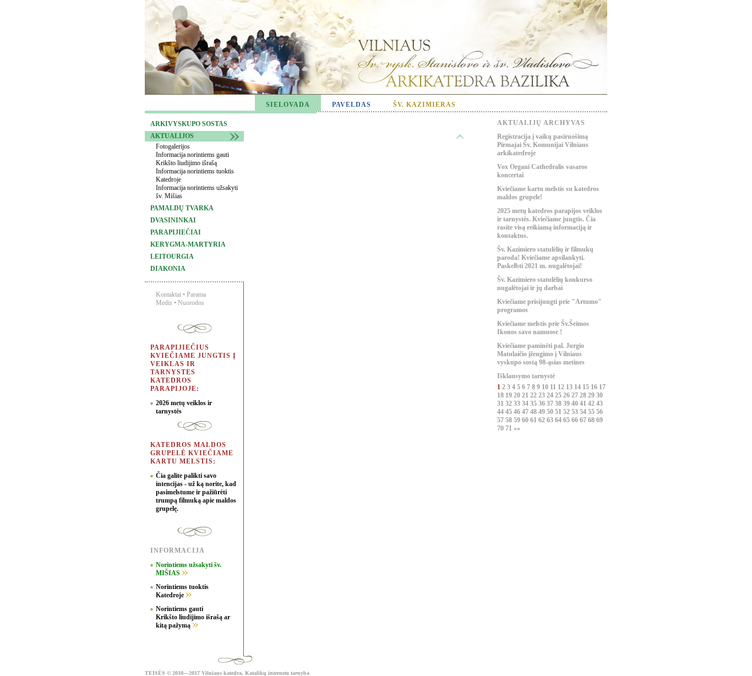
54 (584, 412)
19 (509, 395)
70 (501, 428)
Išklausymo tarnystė (526, 376)
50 (551, 412)
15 (586, 387)
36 (542, 403)
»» (517, 428)
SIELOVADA (288, 104)
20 (518, 395)
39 (567, 403)
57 (501, 420)
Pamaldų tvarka (182, 208)
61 (534, 420)
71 (509, 428)
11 (554, 387)
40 (575, 403)
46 (518, 412)
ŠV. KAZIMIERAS (424, 104)
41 (584, 403)
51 (559, 412)
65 (567, 420)
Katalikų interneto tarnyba (277, 673)
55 (592, 412)
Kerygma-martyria (188, 244)
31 (501, 403)
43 (599, 403)
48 (534, 412)
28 (584, 395)
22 (534, 395)
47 (526, 412)
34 (526, 403)
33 (518, 403)
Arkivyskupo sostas (188, 124)
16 (595, 387)
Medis (164, 303)
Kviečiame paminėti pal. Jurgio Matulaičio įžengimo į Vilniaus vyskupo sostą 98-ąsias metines (541, 354)
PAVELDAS (351, 104)
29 (592, 395)
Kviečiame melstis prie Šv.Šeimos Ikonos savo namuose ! (543, 328)
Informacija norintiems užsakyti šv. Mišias (197, 192)
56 (599, 412)
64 (559, 420)
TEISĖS (155, 673)
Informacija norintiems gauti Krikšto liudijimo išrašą (192, 159)
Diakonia (168, 268)
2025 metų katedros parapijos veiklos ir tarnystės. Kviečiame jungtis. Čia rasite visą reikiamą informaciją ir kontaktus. (549, 223)
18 (501, 395)
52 (567, 412)
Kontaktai (168, 294)
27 (575, 395)
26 (567, 395)
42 (592, 403)
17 (602, 387)
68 (592, 420)
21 (526, 395)
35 (534, 403)
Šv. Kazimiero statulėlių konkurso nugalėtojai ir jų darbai (544, 284)
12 (562, 387)
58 (509, 420)
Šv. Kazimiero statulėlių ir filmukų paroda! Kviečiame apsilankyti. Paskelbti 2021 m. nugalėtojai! (545, 258)
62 (542, 420)
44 (501, 412)
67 (584, 420)
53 (575, 412)
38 (559, 403)
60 (526, 420)
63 (551, 420)
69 (599, 420)
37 (551, 403)
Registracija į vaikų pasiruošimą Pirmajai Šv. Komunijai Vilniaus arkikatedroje (542, 145)
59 (518, 420)
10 (546, 387)
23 (542, 395)
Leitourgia (172, 256)
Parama (196, 294)
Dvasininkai (173, 220)
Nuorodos (191, 303)
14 (578, 387)
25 (559, 395)
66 (575, 420)
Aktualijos (172, 136)
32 (509, 403)
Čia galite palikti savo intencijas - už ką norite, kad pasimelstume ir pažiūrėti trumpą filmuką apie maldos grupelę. (196, 492)
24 (551, 395)
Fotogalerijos (173, 146)
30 (599, 395)
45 (509, 412)
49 (542, 412)
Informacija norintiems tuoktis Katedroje (195, 175)
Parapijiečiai (175, 232)
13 (570, 387)
